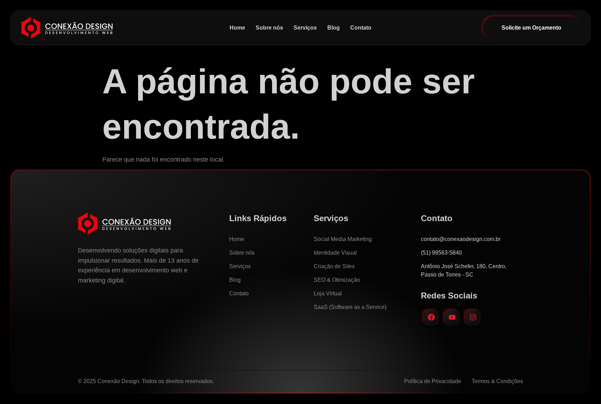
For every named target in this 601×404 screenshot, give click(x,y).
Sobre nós (269, 28)
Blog (333, 28)
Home (237, 28)
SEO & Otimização (337, 280)
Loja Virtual (328, 293)
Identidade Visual (335, 253)
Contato (360, 28)
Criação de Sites (334, 266)
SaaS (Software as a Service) (350, 307)
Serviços (305, 28)
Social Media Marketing (343, 239)
